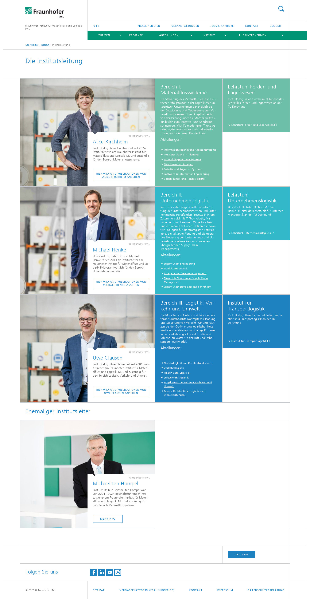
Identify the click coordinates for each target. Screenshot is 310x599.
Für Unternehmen (253, 35)
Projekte (136, 35)
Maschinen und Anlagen (178, 164)
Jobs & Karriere (222, 25)
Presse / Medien (148, 25)
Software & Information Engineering (186, 173)
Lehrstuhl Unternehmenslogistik (251, 232)
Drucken (241, 554)
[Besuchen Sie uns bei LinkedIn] (101, 572)
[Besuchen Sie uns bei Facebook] (93, 572)
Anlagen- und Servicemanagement (185, 273)
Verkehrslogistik (174, 367)
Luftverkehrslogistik (176, 377)
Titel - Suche (281, 8)
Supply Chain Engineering (179, 263)
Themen (104, 35)
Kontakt (251, 25)
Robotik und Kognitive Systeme (183, 169)
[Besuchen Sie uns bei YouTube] (109, 572)
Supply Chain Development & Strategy (187, 286)
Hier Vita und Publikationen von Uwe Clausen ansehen (121, 391)
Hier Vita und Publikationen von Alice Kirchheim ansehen (121, 175)
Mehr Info (107, 518)
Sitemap (99, 590)
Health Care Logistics (177, 372)
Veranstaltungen (185, 25)
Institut (209, 35)
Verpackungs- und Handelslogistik (185, 178)
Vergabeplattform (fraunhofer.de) (147, 590)
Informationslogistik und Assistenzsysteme (190, 149)
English (275, 25)
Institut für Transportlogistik (249, 341)
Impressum (225, 590)
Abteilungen (169, 35)
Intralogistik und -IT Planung (181, 154)
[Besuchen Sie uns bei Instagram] (117, 572)
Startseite (32, 44)
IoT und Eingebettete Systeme (182, 159)
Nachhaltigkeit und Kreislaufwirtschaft (188, 363)
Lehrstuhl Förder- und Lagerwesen (252, 124)
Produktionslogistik (176, 268)
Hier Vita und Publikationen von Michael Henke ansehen (121, 283)
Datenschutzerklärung (266, 590)
